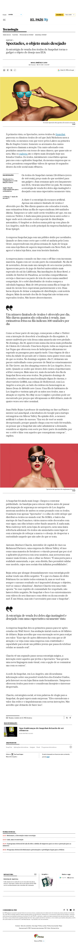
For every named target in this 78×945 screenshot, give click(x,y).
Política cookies (42, 925)
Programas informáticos (49, 747)
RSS (45, 928)
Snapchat (9, 40)
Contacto (17, 925)
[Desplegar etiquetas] (70, 747)
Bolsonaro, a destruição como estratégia (21, 835)
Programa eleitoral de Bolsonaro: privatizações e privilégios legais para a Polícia (35, 850)
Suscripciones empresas (37, 928)
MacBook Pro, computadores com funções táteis (10, 181)
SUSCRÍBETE (59, 14)
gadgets (23, 153)
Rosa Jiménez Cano (39, 63)
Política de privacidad (52, 925)
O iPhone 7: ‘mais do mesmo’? (10, 197)
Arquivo (45, 874)
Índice (48, 928)
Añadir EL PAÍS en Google (67, 70)
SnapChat (9, 747)
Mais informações (11, 757)
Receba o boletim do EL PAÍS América (20, 718)
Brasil (38, 747)
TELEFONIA (15, 35)
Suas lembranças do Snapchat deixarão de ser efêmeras (41, 729)
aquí (48, 757)
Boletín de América (11, 879)
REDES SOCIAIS (7, 35)
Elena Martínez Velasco (26, 733)
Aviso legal (35, 925)
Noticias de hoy (55, 928)
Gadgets (32, 747)
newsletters (8, 874)
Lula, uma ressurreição (15, 840)
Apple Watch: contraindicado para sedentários (10, 189)
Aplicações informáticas (21, 747)
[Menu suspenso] (4, 20)
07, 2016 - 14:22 (43, 65)
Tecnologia (10, 29)
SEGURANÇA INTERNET (41, 35)
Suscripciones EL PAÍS (25, 928)
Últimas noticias (9, 832)
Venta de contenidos (26, 925)
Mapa (60, 925)
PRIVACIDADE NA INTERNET (27, 35)
